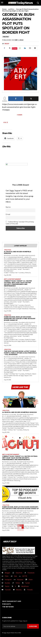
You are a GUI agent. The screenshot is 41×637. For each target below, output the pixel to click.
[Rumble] (2, 583)
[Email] (30, 48)
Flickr (7, 576)
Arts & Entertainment (12, 279)
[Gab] (11, 576)
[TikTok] (13, 583)
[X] (9, 48)
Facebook (31, 573)
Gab (15, 576)
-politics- (11, 9)
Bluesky (19, 589)
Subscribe (33, 626)
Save (15, 48)
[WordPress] (19, 586)
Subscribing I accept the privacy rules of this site (20, 223)
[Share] (15, 98)
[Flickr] (2, 576)
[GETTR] (20, 576)
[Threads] (25, 590)
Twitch (7, 586)
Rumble (7, 583)
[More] (35, 48)
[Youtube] (2, 590)
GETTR (24, 576)
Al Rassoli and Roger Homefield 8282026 (17, 252)
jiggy (7, 43)
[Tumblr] (23, 583)
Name (8, 207)
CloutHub (19, 573)
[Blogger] (2, 573)
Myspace (20, 579)
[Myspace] (15, 580)
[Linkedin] (25, 48)
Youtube (8, 589)
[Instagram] (2, 580)
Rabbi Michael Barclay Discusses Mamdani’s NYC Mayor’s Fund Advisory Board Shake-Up (19, 318)
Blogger (7, 573)
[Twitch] (2, 586)
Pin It (5, 122)
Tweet (19, 115)
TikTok (18, 583)
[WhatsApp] (20, 48)
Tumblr (27, 583)
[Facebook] (4, 48)
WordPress (25, 586)
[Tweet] (31, 98)
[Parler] (26, 580)
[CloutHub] (13, 573)
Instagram (8, 579)
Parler (31, 579)
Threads (30, 589)
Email (8, 214)
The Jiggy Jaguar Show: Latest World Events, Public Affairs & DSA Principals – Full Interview (20, 352)
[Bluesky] (14, 590)
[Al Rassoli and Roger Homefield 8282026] (20, 399)
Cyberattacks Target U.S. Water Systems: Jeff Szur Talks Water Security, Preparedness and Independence (18, 283)
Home (4, 9)
